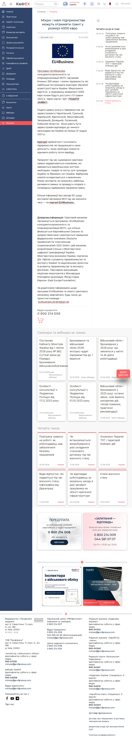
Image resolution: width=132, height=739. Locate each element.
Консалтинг (11, 102)
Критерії (42, 142)
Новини (9, 11)
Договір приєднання (100, 713)
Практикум (11, 17)
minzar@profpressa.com (18, 664)
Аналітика (10, 27)
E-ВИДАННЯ (12, 96)
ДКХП (8, 68)
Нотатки (10, 53)
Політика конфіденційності (102, 735)
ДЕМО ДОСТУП (123, 373)
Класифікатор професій (16, 63)
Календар (10, 79)
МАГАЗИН (59, 542)
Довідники (11, 74)
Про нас (9, 704)
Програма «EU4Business (51, 71)
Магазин (10, 123)
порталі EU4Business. (62, 202)
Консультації (12, 37)
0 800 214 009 (105, 535)
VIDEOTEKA (11, 89)
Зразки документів (14, 43)
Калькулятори (12, 84)
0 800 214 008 (54, 632)
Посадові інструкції (15, 48)
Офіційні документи (15, 58)
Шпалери (10, 118)
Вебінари (10, 113)
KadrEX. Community (15, 22)
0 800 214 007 (54, 624)
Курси (9, 107)
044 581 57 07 (105, 539)
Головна (41, 11)
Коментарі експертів (15, 32)
